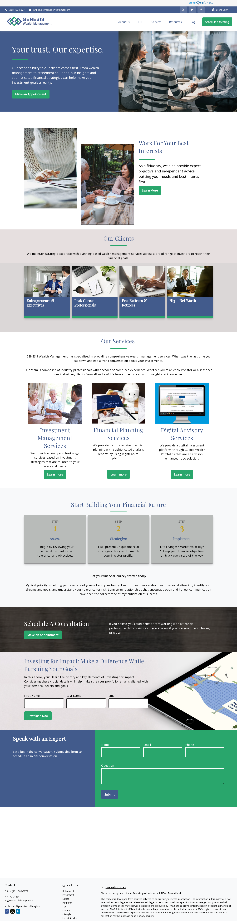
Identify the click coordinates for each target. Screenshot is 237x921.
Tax (64, 906)
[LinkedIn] (192, 9)
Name (105, 745)
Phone (189, 745)
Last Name (73, 696)
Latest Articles (69, 918)
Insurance (67, 902)
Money (66, 910)
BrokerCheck (174, 893)
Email (112, 696)
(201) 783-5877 (17, 9)
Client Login (222, 9)
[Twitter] (183, 9)
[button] (124, 21)
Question (107, 765)
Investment (68, 894)
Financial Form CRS (116, 887)
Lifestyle (66, 914)
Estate (65, 898)
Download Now (37, 716)
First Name (32, 696)
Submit (109, 794)
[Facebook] (201, 9)
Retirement (68, 891)
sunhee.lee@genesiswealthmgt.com (51, 9)
